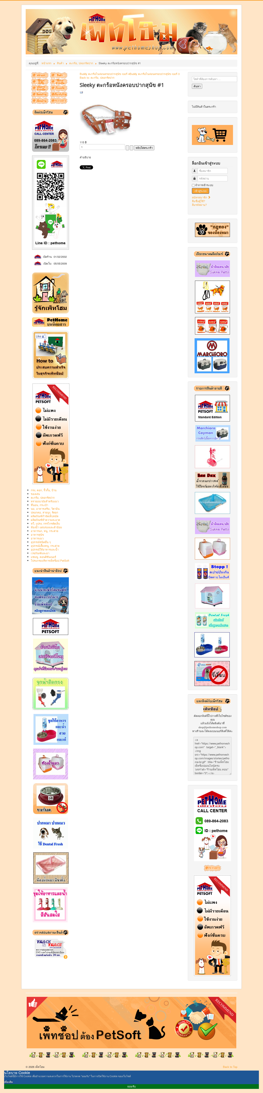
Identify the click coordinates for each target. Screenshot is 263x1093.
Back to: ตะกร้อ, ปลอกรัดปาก (97, 77)
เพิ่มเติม (8, 1082)
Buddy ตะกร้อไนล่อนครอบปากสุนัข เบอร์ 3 (155, 74)
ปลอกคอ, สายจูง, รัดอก (44, 512)
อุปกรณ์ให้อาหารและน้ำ (45, 549)
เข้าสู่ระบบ (200, 191)
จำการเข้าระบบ (204, 185)
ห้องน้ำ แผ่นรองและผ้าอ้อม (46, 527)
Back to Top (230, 1067)
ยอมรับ (131, 1086)
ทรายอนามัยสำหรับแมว (45, 501)
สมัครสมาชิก (200, 197)
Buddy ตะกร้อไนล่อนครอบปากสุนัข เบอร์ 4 (105, 74)
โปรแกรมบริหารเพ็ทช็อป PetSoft (50, 560)
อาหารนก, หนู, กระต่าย (44, 531)
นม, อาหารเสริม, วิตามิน (45, 509)
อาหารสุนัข (37, 535)
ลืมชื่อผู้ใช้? (198, 201)
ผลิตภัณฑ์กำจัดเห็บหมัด (44, 516)
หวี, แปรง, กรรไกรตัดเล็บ (45, 523)
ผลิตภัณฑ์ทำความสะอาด (45, 520)
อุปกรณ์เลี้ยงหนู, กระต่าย (45, 546)
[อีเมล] (81, 92)
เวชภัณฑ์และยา (40, 553)
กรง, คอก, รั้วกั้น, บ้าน (44, 490)
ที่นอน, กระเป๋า (39, 505)
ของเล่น (35, 494)
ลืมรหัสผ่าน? (199, 205)
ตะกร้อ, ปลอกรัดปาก (43, 497)
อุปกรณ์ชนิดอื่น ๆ (41, 542)
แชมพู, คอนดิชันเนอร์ (43, 557)
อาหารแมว (37, 538)
